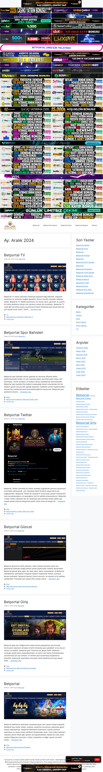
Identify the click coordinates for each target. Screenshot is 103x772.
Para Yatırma (81, 326)
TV (7, 315)
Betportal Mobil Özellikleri (21, 747)
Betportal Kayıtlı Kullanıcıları (83, 454)
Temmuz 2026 (82, 348)
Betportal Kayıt (82, 286)
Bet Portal (92, 395)
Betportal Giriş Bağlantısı (82, 426)
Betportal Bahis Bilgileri (82, 406)
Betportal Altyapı (83, 256)
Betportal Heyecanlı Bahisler (27, 586)
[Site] (25, 81)
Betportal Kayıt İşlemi (81, 457)
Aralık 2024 (80, 375)
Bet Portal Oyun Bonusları (82, 470)
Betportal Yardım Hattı (30, 399)
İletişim (94, 225)
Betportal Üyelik (82, 283)
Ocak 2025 (80, 372)
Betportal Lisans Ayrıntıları (83, 459)
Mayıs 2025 (80, 358)
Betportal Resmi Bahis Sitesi (83, 475)
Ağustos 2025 (81, 355)
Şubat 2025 (81, 368)
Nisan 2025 (80, 361)
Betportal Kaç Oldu (83, 290)
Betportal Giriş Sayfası (85, 262)
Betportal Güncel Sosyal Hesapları (85, 436)
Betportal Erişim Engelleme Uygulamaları (86, 414)
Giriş (7, 509)
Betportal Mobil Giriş (84, 276)
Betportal (36, 225)
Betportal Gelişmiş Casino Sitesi (84, 419)
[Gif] (51, 109)
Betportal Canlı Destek (85, 273)
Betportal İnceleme (50, 225)
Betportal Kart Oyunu (92, 449)
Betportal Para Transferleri (15, 317)
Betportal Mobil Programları (83, 465)
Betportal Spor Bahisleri (23, 332)
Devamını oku (36, 309)
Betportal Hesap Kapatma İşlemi (84, 444)
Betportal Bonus (82, 279)
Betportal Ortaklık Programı (83, 467)
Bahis (8, 397)
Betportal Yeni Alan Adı (82, 488)
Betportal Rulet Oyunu (81, 477)
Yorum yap (10, 319)
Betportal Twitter (18, 415)
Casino (79, 315)
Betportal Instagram (84, 269)
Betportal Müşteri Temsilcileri (26, 668)
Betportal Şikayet (82, 225)
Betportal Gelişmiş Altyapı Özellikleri (85, 417)
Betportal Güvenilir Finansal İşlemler (85, 439)
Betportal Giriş (66, 225)
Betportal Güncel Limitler (82, 434)
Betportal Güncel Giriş (81, 431)
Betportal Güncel (18, 527)
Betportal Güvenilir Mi (85, 293)
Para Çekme (81, 322)
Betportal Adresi (82, 245)
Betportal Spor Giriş (81, 482)
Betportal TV (14, 255)
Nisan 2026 (80, 351)
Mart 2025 (80, 365)
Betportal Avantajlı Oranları (83, 404)
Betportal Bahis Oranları (14, 511)
